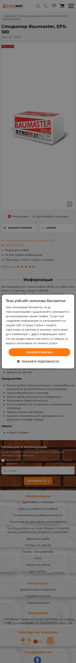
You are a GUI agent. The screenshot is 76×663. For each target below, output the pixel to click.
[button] (38, 361)
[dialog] (38, 331)
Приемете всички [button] (39, 352)
